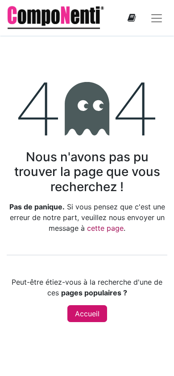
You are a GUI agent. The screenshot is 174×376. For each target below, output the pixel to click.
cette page (105, 228)
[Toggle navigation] (156, 18)
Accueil (87, 313)
